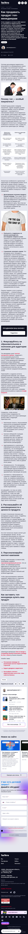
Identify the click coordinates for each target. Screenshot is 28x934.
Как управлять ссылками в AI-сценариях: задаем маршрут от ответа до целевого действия (10, 754)
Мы (2, 859)
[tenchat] (2, 920)
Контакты (17, 863)
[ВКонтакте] (19, 684)
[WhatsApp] (23, 684)
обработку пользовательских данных (15, 828)
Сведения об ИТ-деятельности (7, 881)
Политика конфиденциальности (14, 926)
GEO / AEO (16, 713)
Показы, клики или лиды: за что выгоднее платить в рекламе (17, 718)
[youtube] (16, 917)
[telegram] (10, 892)
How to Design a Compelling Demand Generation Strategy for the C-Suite (13, 653)
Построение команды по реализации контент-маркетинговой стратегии (15, 663)
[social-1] (24, 917)
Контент (13, 704)
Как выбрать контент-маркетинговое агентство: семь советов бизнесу (14, 673)
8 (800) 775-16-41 (6, 888)
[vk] (9, 917)
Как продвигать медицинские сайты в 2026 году (17, 699)
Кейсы (16, 861)
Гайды (12, 713)
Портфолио (4, 861)
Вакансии (3, 880)
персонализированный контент (11, 563)
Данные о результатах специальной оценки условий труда (13, 883)
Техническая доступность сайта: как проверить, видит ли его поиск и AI (16, 708)
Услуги (17, 859)
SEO (10, 704)
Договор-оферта (4, 885)
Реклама (4, 679)
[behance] (20, 917)
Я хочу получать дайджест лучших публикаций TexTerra (15, 830)
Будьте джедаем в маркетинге (13, 668)
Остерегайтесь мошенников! (14, 928)
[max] (14, 892)
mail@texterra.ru (6, 906)
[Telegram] (15, 684)
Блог (2, 863)
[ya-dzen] (13, 917)
